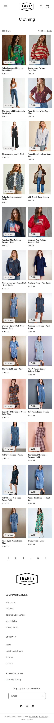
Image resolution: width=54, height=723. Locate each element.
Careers (9, 663)
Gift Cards (10, 602)
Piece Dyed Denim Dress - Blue (12, 542)
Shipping (10, 608)
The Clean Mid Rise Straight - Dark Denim (14, 112)
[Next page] (46, 558)
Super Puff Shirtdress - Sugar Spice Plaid (14, 413)
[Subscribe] (42, 696)
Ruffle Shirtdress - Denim (12, 455)
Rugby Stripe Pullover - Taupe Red (37, 69)
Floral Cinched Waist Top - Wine (38, 112)
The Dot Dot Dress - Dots (12, 369)
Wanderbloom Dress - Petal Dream (39, 327)
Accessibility (11, 621)
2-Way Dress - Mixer (36, 541)
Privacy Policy (12, 627)
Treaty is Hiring (13, 679)
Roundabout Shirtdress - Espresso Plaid (38, 456)
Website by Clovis (27, 719)
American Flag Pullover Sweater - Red (37, 241)
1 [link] (8, 558)
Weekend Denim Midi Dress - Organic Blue (14, 327)
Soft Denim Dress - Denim (38, 412)
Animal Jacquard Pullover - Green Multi (13, 69)
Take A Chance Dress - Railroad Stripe (37, 370)
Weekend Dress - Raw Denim (39, 283)
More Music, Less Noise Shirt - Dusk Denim (14, 284)
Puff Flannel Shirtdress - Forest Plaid (12, 499)
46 (38, 558)
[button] (5, 7)
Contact (9, 657)
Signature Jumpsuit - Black (13, 154)
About (8, 645)
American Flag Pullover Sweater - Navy (11, 241)
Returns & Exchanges (15, 615)
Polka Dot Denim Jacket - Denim (12, 198)
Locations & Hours (14, 651)
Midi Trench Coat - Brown (38, 197)
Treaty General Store (19, 717)
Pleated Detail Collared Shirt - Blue (40, 155)
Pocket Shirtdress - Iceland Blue (39, 499)
